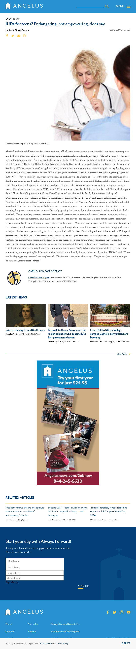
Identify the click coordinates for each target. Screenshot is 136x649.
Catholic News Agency (17, 29)
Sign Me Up (12, 582)
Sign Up (83, 586)
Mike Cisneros (96, 520)
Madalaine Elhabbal (98, 341)
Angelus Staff (11, 334)
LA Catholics (13, 19)
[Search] (107, 6)
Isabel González (54, 520)
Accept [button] (126, 643)
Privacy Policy (46, 643)
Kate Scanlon (10, 520)
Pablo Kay (52, 341)
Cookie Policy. (62, 643)
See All (122, 353)
